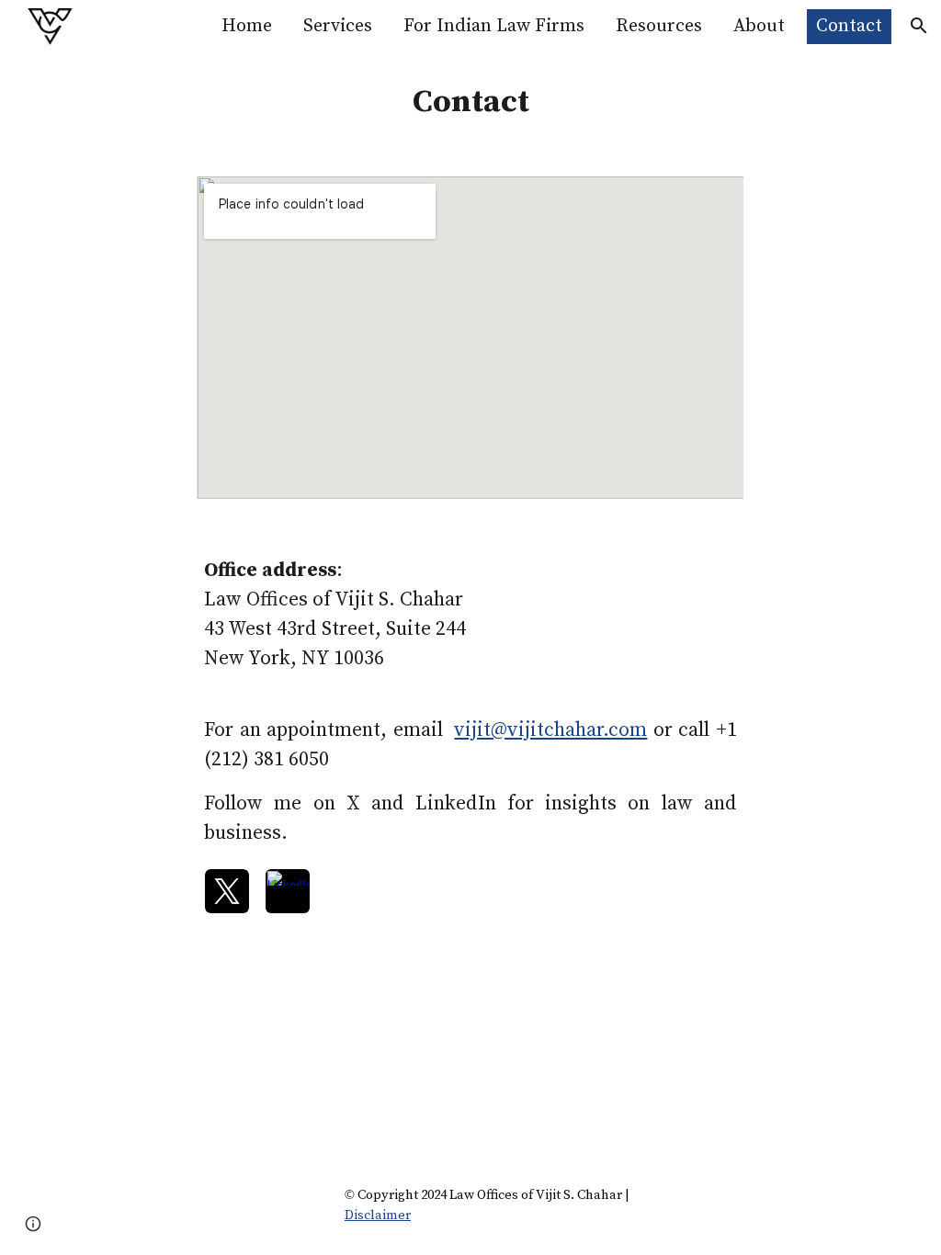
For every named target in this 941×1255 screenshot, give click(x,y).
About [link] (759, 26)
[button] (919, 26)
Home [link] (246, 26)
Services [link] (337, 26)
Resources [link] (659, 26)
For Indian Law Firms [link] (493, 26)
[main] (471, 102)
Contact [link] (849, 26)
